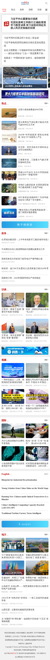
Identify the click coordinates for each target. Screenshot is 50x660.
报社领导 (30, 633)
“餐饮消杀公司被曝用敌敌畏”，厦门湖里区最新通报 (33, 211)
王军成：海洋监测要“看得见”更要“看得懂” (13, 336)
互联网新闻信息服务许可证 (14, 640)
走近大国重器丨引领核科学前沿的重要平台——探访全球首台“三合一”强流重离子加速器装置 (24, 52)
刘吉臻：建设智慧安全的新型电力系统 (37, 336)
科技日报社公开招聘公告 (35, 636)
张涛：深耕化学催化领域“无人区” (37, 310)
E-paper (25, 524)
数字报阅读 (25, 224)
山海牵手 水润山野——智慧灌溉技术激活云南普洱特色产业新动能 (25, 587)
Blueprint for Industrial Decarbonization (19, 480)
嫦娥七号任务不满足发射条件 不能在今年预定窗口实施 (37, 381)
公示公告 (16, 636)
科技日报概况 (21, 633)
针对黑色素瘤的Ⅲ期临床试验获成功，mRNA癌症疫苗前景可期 (37, 464)
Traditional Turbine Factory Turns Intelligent (21, 513)
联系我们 (8, 636)
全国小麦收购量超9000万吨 (30, 109)
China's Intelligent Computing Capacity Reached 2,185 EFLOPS (23, 506)
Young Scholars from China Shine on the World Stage (25, 488)
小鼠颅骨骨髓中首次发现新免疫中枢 (13, 464)
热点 (13, 9)
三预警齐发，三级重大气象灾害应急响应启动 (33, 161)
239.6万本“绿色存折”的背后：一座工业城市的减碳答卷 (25, 599)
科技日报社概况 (9, 633)
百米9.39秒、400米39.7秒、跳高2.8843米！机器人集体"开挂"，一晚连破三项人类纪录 (13, 407)
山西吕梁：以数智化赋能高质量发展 (18, 610)
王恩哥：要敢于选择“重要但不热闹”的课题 (13, 310)
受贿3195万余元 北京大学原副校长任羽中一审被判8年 (33, 173)
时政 (4, 9)
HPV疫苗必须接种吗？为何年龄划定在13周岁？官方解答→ (33, 198)
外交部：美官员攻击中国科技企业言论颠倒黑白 (33, 148)
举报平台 (21, 643)
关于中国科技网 (39, 633)
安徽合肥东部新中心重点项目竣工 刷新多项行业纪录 (37, 556)
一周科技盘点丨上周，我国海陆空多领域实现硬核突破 (13, 381)
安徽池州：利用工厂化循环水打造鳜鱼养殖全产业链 (13, 579)
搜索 (46, 3)
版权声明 (29, 643)
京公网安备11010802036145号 (25, 657)
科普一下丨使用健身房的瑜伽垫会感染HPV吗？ (37, 407)
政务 (22, 9)
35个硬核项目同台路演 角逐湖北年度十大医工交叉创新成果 (13, 556)
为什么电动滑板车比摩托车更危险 (13, 442)
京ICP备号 (11, 653)
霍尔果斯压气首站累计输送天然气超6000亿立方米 (33, 123)
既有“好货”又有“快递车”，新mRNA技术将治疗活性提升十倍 (37, 442)
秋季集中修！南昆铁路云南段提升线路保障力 (37, 579)
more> (46, 474)
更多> (46, 103)
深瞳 (31, 9)
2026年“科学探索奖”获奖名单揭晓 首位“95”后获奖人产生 (33, 136)
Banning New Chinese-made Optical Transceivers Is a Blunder (25, 497)
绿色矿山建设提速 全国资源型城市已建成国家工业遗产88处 (33, 186)
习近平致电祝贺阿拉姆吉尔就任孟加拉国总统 (24, 44)
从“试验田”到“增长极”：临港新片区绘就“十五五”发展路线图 (25, 620)
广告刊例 (23, 636)
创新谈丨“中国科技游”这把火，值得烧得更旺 (24, 59)
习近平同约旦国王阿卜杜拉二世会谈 (21, 38)
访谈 (39, 9)
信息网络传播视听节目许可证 (34, 640)
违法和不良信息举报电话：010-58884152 (32, 653)
